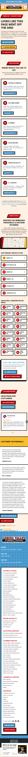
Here (20, 1)
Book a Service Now (10, 516)
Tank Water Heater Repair (9, 651)
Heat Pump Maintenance (9, 605)
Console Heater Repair (9, 587)
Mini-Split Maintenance (9, 611)
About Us (4, 204)
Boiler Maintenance (8, 595)
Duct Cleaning (6, 627)
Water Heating (6, 679)
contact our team (14, 204)
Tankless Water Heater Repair (10, 645)
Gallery (5, 699)
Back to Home (9, 42)
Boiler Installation (7, 591)
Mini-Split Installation (8, 607)
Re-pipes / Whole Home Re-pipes (11, 659)
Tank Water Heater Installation (10, 649)
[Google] (13, 721)
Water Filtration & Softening (10, 669)
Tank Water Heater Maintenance (11, 653)
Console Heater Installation (10, 585)
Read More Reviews (8, 402)
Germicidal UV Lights (8, 623)
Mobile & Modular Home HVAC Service (13, 613)
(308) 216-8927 (9, 52)
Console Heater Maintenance (10, 589)
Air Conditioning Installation (10, 573)
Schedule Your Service (9, 693)
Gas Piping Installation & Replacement (12, 633)
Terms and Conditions (8, 717)
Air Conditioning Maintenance (10, 577)
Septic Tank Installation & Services (12, 665)
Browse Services (10, 47)
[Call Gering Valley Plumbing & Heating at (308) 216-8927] (25, 7)
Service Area (21, 202)
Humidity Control (7, 625)
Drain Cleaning (7, 657)
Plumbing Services (9, 133)
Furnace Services (9, 93)
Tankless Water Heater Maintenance (12, 647)
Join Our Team (9, 725)
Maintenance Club (12, 202)
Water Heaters (8, 153)
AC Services (7, 113)
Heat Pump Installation (9, 601)
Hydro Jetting (6, 655)
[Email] (18, 721)
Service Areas (6, 705)
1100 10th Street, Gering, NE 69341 (11, 562)
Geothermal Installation (9, 597)
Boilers (5, 687)
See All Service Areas (13, 376)
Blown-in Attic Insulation (9, 615)
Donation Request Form (9, 713)
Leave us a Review (8, 695)
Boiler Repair (6, 593)
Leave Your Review (8, 407)
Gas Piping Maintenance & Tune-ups (12, 637)
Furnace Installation (8, 579)
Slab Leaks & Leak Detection (10, 663)
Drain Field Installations (9, 667)
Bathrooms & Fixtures (8, 683)
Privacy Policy (6, 715)
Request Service (10, 730)
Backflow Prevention (8, 671)
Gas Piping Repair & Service (10, 635)
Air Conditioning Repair (9, 575)
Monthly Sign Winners (8, 711)
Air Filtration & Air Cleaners (10, 621)
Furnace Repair (7, 581)
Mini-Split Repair (7, 609)
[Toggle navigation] (3, 7)
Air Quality (7, 173)
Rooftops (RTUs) (7, 685)
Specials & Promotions (8, 707)
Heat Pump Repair (7, 603)
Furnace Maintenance (8, 583)
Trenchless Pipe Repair (9, 661)
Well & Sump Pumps (8, 673)
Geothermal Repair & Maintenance (11, 599)
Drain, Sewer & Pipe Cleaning (10, 681)
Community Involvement (9, 709)
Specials (23, 201)
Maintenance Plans (8, 703)
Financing (4, 202)
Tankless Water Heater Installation (11, 643)
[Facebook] (16, 721)
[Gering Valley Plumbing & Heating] (14, 7)
